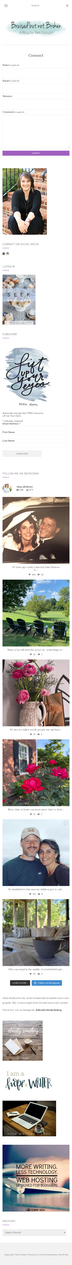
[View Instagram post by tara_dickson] (66, 560)
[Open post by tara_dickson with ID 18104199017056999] (36, 613)
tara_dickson (35, 500)
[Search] (67, 5)
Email (11, 80)
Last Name (9, 440)
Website (7, 96)
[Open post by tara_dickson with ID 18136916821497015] (36, 692)
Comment (13, 111)
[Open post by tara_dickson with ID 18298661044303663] (36, 772)
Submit (36, 153)
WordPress (63, 1254)
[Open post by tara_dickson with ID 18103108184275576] (36, 932)
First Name (9, 432)
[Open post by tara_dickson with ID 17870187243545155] (36, 852)
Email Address (11, 423)
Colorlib (41, 1254)
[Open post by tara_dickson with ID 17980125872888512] (36, 530)
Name (11, 64)
